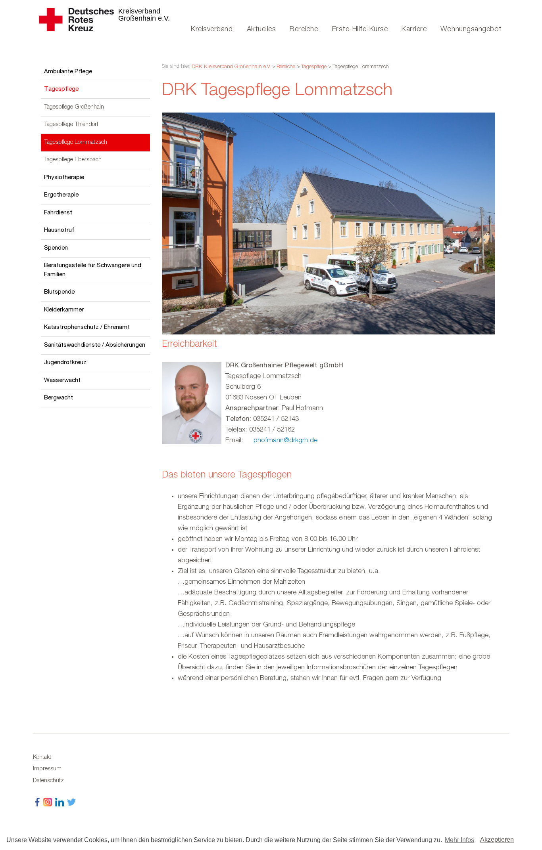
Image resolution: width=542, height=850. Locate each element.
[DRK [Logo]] (102, 15)
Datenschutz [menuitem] (48, 781)
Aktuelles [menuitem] (261, 29)
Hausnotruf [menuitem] (59, 230)
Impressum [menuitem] (47, 769)
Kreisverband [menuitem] (212, 29)
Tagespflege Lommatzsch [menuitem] (75, 142)
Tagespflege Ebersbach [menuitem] (73, 160)
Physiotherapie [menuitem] (64, 178)
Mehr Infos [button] (459, 840)
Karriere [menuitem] (414, 29)
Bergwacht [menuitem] (58, 398)
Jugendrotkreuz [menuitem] (65, 363)
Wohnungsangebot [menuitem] (471, 29)
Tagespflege (314, 67)
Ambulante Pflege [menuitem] (68, 72)
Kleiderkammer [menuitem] (64, 310)
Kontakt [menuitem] (42, 757)
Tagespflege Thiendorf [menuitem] (71, 125)
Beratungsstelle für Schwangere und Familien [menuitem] (92, 270)
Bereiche (286, 67)
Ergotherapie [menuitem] (61, 195)
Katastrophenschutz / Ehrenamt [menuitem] (87, 327)
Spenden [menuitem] (56, 248)
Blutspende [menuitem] (59, 292)
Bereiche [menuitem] (304, 29)
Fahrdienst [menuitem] (58, 213)
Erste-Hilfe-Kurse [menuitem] (360, 29)
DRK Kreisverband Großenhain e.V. (231, 67)
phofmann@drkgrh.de (285, 440)
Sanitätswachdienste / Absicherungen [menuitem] (94, 345)
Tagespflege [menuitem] (61, 89)
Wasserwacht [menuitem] (62, 381)
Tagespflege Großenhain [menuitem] (74, 107)
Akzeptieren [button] (497, 839)
